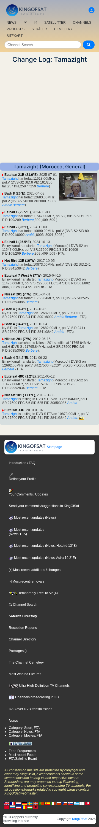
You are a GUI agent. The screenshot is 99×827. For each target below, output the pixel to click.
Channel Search (24, 605)
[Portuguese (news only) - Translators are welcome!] (41, 803)
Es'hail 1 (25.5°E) (17, 212)
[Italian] (53, 803)
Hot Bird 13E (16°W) (19, 261)
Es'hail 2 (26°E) (16, 227)
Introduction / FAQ (22, 463)
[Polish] (58, 803)
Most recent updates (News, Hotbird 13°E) (45, 546)
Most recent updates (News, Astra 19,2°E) (44, 558)
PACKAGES (15, 29)
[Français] (12, 803)
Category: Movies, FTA (25, 735)
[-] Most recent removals (26, 581)
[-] (35, 23)
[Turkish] (6, 807)
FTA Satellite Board (23, 759)
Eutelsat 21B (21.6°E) (21, 175)
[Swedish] (30, 803)
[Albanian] (35, 807)
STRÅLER (39, 29)
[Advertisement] (49, 113)
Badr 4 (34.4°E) (16, 309)
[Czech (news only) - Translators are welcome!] (64, 803)
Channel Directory (22, 639)
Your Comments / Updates (28, 494)
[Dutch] (18, 803)
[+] (25, 23)
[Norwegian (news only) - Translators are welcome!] (35, 803)
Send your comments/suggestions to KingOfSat (44, 506)
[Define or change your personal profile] (92, 10)
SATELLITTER (55, 23)
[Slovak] (70, 803)
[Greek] (76, 803)
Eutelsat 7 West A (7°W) (23, 276)
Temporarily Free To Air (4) (38, 593)
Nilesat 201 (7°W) (17, 294)
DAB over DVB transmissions (30, 709)
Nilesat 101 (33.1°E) (19, 395)
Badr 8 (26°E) (14, 193)
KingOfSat (79, 819)
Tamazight (10, 179)
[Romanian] (24, 807)
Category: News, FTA (24, 732)
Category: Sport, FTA (24, 728)
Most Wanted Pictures (25, 674)
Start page (54, 447)
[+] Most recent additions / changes (35, 570)
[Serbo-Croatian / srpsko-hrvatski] (18, 807)
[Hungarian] (30, 807)
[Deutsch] (24, 803)
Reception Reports (23, 628)
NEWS (11, 23)
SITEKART (15, 36)
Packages (16, 651)
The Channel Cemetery (26, 662)
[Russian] (12, 807)
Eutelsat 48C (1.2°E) (20, 376)
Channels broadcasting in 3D (36, 697)
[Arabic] (87, 803)
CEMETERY (63, 29)
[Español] (47, 803)
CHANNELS (82, 23)
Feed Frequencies (22, 751)
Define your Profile (23, 479)
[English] (6, 803)
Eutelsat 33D (14, 410)
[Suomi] (81, 803)
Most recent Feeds (22, 755)
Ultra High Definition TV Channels (44, 686)
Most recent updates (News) (34, 517)
